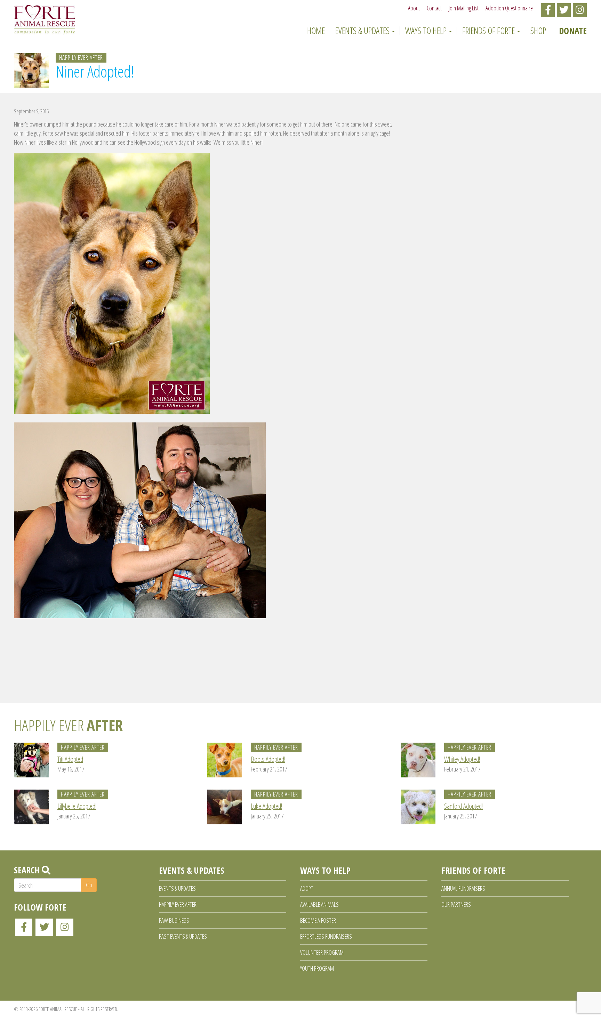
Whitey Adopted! (462, 759)
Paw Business (174, 920)
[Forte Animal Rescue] (45, 19)
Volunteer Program (322, 952)
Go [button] (89, 885)
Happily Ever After (81, 57)
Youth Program (317, 968)
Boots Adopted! (268, 759)
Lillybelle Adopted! (76, 806)
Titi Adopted (70, 759)
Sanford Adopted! (463, 806)
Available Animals (319, 904)
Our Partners (456, 904)
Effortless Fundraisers (326, 936)
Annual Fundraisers (463, 888)
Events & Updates (363, 31)
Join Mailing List (464, 8)
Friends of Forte (489, 31)
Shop (538, 31)
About (414, 8)
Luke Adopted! (266, 806)
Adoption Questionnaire (509, 8)
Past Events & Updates (183, 936)
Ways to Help (426, 31)
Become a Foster (318, 920)
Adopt (306, 888)
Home (315, 31)
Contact (434, 8)
